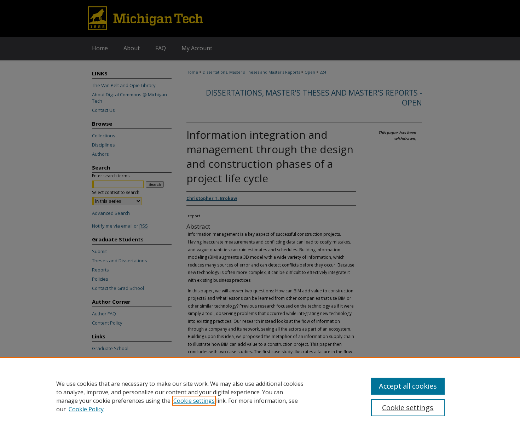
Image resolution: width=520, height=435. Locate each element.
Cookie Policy (86, 409)
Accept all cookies (408, 386)
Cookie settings (194, 401)
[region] (260, 396)
